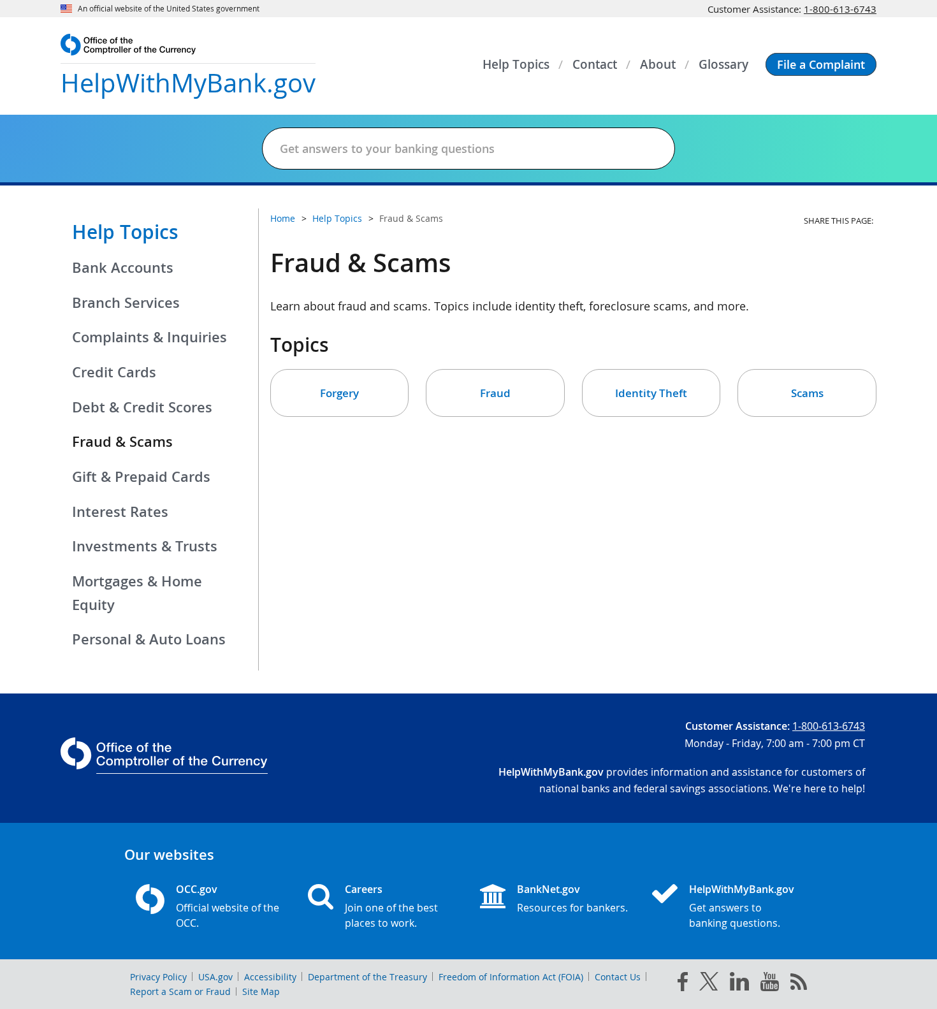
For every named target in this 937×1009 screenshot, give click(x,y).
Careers (363, 889)
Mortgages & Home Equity (137, 593)
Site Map (261, 991)
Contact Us (618, 977)
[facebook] (683, 984)
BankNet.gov (548, 889)
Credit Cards (114, 372)
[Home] (670, 895)
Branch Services (126, 302)
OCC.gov (196, 889)
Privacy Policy (158, 977)
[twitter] (708, 984)
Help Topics (125, 232)
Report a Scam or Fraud (180, 991)
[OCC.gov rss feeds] (798, 984)
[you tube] (769, 984)
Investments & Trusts (144, 546)
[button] (821, 64)
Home (282, 218)
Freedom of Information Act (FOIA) (511, 977)
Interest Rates (120, 511)
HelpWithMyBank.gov (741, 889)
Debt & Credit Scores (142, 407)
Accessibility (270, 977)
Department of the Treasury (367, 977)
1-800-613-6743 (840, 9)
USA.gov (215, 977)
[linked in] (739, 984)
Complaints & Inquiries (149, 337)
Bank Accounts (122, 267)
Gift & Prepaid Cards (141, 476)
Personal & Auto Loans (149, 639)
